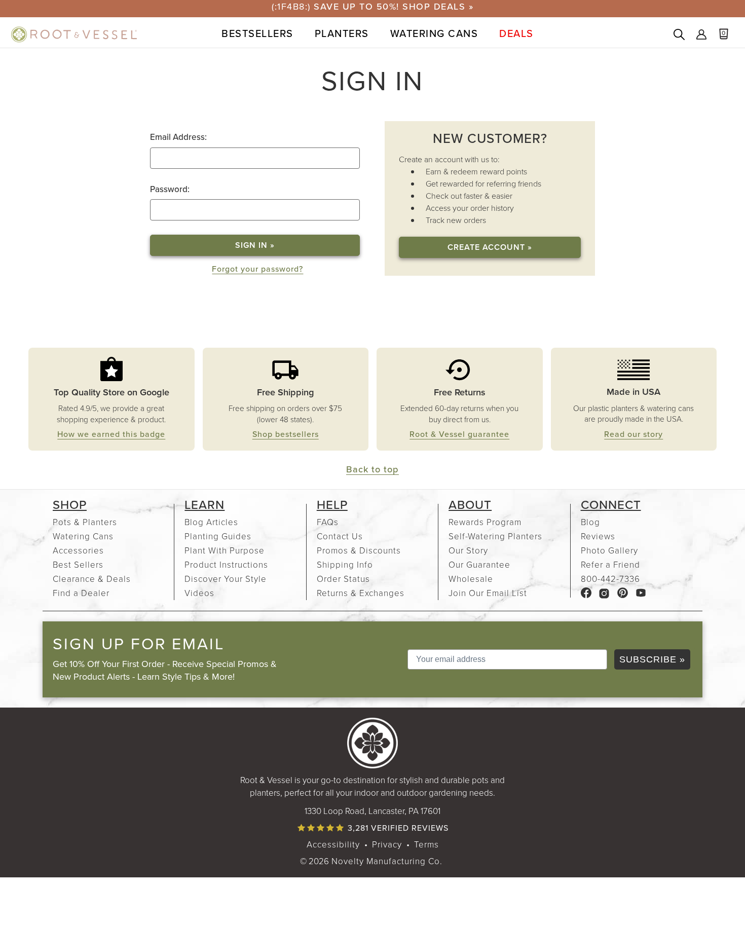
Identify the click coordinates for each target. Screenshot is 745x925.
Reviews (598, 536)
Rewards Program (485, 522)
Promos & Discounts (359, 550)
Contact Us (340, 536)
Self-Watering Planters (495, 536)
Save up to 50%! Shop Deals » (393, 6)
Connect (611, 505)
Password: (170, 189)
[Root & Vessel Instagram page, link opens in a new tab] (604, 592)
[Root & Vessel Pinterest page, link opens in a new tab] (622, 592)
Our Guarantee (479, 564)
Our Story (468, 550)
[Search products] (679, 35)
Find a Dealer (81, 593)
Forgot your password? (257, 269)
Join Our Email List (488, 593)
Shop (70, 505)
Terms (426, 844)
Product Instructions (226, 564)
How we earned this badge (111, 434)
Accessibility (333, 844)
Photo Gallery (609, 550)
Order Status (343, 578)
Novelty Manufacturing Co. (386, 861)
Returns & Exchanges (360, 593)
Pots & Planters (85, 522)
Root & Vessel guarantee (459, 434)
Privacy (387, 844)
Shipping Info (345, 564)
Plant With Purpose (224, 550)
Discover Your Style (225, 578)
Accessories (78, 550)
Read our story (633, 434)
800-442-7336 (610, 578)
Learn (204, 505)
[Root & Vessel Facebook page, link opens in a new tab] (586, 592)
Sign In (701, 35)
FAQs (328, 522)
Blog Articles (211, 522)
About (470, 505)
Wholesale (471, 578)
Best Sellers (78, 564)
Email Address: (178, 137)
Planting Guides (217, 536)
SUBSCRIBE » (652, 659)
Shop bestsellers (285, 434)
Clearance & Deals (92, 578)
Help (332, 505)
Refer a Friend (610, 564)
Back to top (372, 469)
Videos (199, 593)
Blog (590, 522)
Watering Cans (83, 536)
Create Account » (490, 247)
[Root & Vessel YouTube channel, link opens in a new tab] (641, 592)
